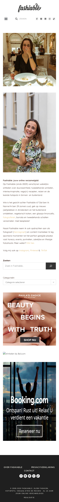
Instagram (24, 250)
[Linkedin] (45, 18)
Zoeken (6, 260)
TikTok (44, 250)
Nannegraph (20, 232)
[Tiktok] (54, 18)
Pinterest (34, 250)
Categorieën (8, 277)
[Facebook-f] (37, 18)
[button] (6, 18)
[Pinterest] (41, 18)
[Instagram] (49, 18)
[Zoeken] (51, 266)
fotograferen (9, 217)
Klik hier (30, 243)
